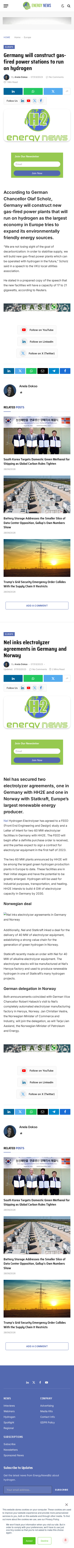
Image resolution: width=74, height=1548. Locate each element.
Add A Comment (37, 605)
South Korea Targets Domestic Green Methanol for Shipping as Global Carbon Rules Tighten (37, 461)
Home (17, 37)
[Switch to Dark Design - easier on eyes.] (62, 6)
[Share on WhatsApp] (33, 91)
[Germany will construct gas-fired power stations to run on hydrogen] (37, 125)
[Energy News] (37, 6)
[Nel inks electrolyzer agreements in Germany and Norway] (37, 712)
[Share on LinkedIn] (13, 91)
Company (46, 1398)
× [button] (66, 1503)
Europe (27, 37)
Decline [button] (44, 1540)
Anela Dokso (21, 77)
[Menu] (6, 6)
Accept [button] (29, 1540)
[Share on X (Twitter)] (53, 91)
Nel (6, 820)
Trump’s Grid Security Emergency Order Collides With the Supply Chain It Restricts (35, 584)
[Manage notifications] (65, 1540)
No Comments (56, 77)
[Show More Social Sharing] (67, 91)
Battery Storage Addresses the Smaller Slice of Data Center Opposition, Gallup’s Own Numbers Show (34, 523)
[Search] (68, 6)
